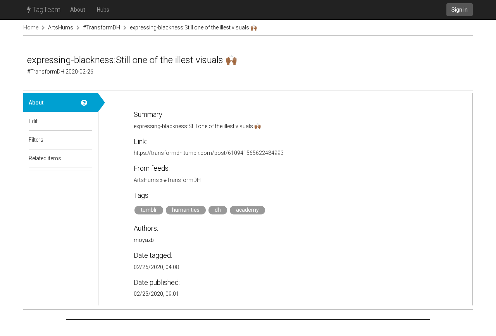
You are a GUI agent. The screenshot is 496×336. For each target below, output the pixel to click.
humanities (186, 210)
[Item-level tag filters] (87, 139)
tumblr (149, 210)
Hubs (103, 10)
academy (247, 210)
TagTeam (45, 9)
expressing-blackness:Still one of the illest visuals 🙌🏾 (193, 27)
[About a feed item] (87, 102)
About (77, 10)
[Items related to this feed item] (87, 158)
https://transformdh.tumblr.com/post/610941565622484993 (209, 153)
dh (218, 210)
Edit (33, 121)
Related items (45, 158)
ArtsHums (60, 27)
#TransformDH (101, 27)
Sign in (459, 10)
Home (30, 27)
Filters (36, 140)
